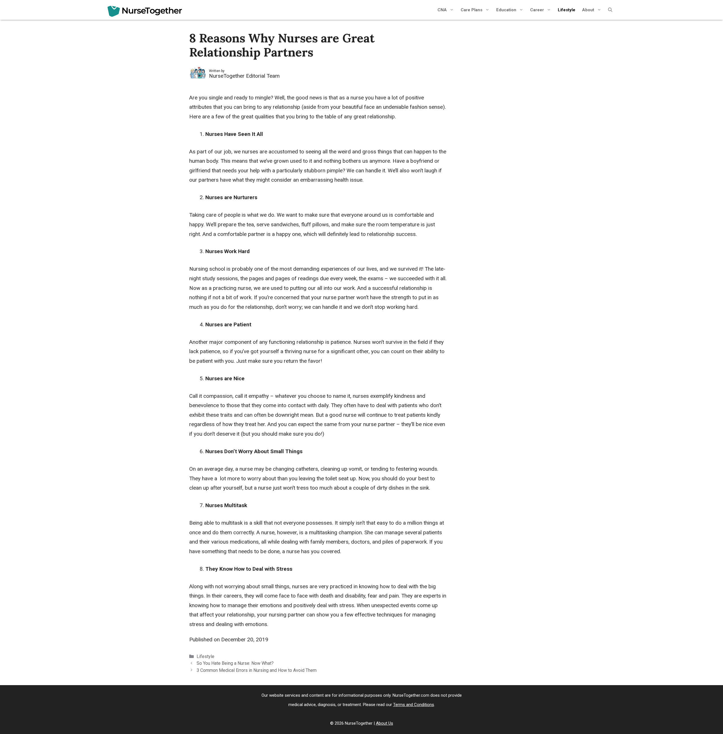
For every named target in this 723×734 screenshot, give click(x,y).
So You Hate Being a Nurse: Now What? (235, 663)
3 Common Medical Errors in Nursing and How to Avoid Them (257, 670)
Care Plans (471, 9)
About (588, 9)
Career (537, 9)
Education (506, 9)
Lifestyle (566, 9)
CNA (442, 9)
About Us (384, 723)
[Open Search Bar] (610, 9)
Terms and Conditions (413, 704)
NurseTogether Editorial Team (244, 76)
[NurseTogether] (144, 11)
